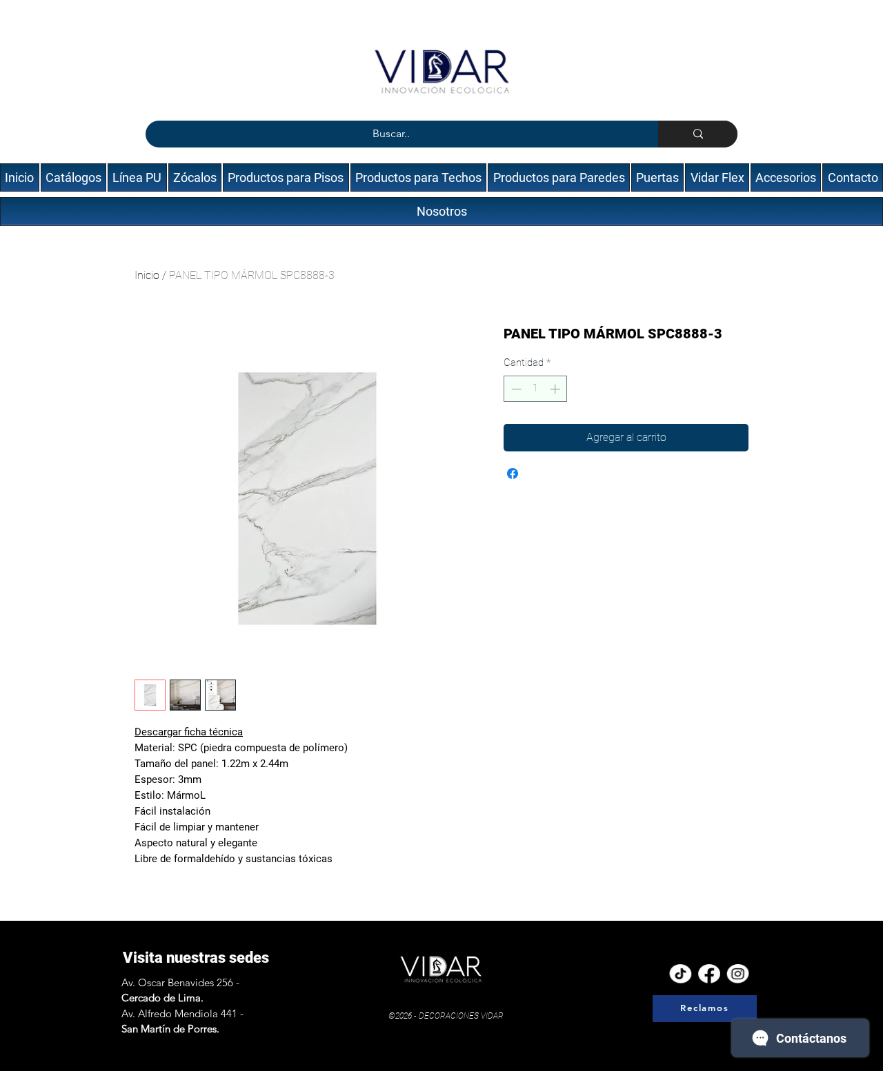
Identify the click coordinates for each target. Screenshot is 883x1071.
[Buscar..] (697, 134)
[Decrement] (515, 389)
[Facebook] (709, 974)
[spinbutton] (535, 389)
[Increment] (556, 389)
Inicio (147, 275)
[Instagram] (738, 974)
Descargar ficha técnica (189, 732)
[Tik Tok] (680, 974)
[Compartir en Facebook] (512, 473)
